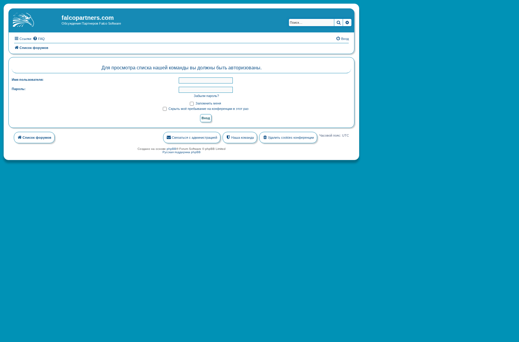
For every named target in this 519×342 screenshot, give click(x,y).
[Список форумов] (36, 19)
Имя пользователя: (28, 79)
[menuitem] (39, 38)
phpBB (171, 148)
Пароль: (19, 89)
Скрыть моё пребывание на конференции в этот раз (208, 108)
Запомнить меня (208, 103)
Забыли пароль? (206, 96)
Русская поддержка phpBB (181, 152)
